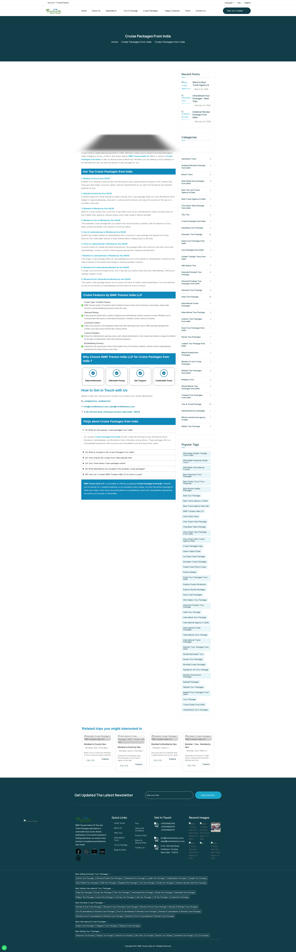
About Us (96, 11)
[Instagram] (86, 851)
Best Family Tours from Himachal (193, 482)
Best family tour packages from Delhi (193, 182)
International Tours (119, 838)
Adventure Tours (189, 159)
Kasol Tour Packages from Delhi (193, 329)
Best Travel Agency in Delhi (195, 501)
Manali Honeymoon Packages (190, 353)
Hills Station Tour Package (195, 600)
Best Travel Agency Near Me (196, 506)
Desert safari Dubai (191, 551)
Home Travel (119, 823)
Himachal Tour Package (192, 290)
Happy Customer (172, 11)
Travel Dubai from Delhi (194, 704)
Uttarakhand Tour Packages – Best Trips (201, 98)
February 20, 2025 (203, 121)
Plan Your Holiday (235, 11)
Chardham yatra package (194, 527)
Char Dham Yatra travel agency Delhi (194, 540)
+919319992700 (168, 823)
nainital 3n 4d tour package (195, 670)
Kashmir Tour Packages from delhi (192, 320)
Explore (105, 759)
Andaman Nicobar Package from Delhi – (201, 115)
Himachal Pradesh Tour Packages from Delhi (192, 282)
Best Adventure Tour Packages (192, 475)
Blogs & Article (120, 850)
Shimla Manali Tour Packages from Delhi (191, 387)
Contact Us (201, 11)
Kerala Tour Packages (191, 337)
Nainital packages (191, 682)
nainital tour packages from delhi (196, 693)
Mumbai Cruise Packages (194, 664)
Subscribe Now (208, 795)
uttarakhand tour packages (195, 710)
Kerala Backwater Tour (193, 654)
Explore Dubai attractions (194, 584)
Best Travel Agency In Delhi (194, 199)
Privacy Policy (141, 835)
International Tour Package (193, 312)
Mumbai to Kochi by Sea (129, 747)
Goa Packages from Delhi (193, 250)
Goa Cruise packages (192, 595)
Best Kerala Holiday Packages (191, 489)
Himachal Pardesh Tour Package (192, 273)
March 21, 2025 (201, 89)
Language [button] (228, 3)
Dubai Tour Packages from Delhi (193, 242)
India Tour (118, 833)
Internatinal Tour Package (194, 617)
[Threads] (78, 858)
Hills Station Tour (189, 265)
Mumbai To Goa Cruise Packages (191, 362)
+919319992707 (168, 830)
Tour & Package (131, 11)
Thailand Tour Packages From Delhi (192, 396)
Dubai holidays (189, 572)
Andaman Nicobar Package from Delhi (193, 166)
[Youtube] (94, 851)
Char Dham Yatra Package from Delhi (193, 206)
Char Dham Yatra (190, 516)
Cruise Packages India (192, 546)
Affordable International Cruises (193, 468)
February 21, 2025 (203, 105)
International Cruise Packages (190, 304)
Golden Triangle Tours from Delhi (194, 257)
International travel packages (191, 641)
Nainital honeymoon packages (192, 676)
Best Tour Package (191, 495)
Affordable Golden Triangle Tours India (195, 454)
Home (83, 11)
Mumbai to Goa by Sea (95, 744)
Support (247, 3)
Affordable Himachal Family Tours (195, 461)
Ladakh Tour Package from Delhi (193, 344)
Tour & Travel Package (191, 404)
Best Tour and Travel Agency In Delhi (191, 191)
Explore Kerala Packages (194, 589)
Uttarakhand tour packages (193, 411)
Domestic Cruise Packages (194, 562)
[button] (83, 109)
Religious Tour (188, 379)
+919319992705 (168, 827)
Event (187, 11)
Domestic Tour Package (192, 234)
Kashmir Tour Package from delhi (196, 648)
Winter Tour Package (191, 426)
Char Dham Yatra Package (195, 521)
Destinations (111, 11)
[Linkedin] (102, 851)
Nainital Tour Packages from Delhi (192, 371)
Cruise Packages (150, 11)
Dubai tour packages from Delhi (195, 578)
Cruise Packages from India (136, 42)
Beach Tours (187, 174)
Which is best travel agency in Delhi (193, 418)
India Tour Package (190, 297)
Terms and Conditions (139, 829)
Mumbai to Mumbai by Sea (164, 744)
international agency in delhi (196, 622)
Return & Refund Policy (141, 841)
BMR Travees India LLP (139, 156)
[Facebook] (78, 851)
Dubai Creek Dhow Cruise (194, 567)
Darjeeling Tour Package (192, 228)
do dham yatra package (194, 556)
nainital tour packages (193, 687)
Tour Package (189, 699)
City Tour (186, 214)
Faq (238, 3)
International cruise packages (191, 629)
